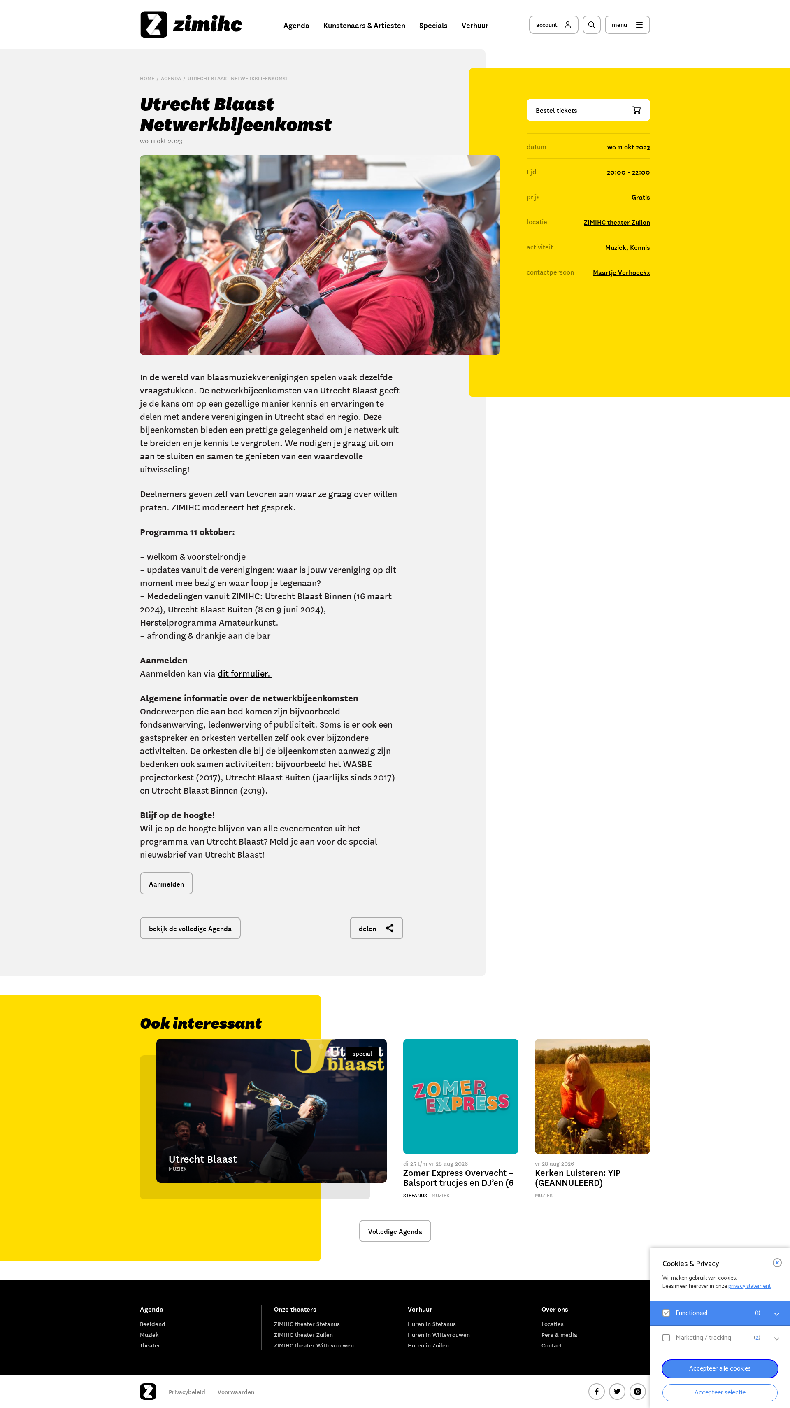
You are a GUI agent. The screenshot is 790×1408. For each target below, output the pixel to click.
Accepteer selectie (720, 1392)
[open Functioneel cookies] (777, 1314)
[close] (777, 1262)
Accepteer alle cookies (720, 1368)
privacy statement (749, 1286)
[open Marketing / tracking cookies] (777, 1339)
